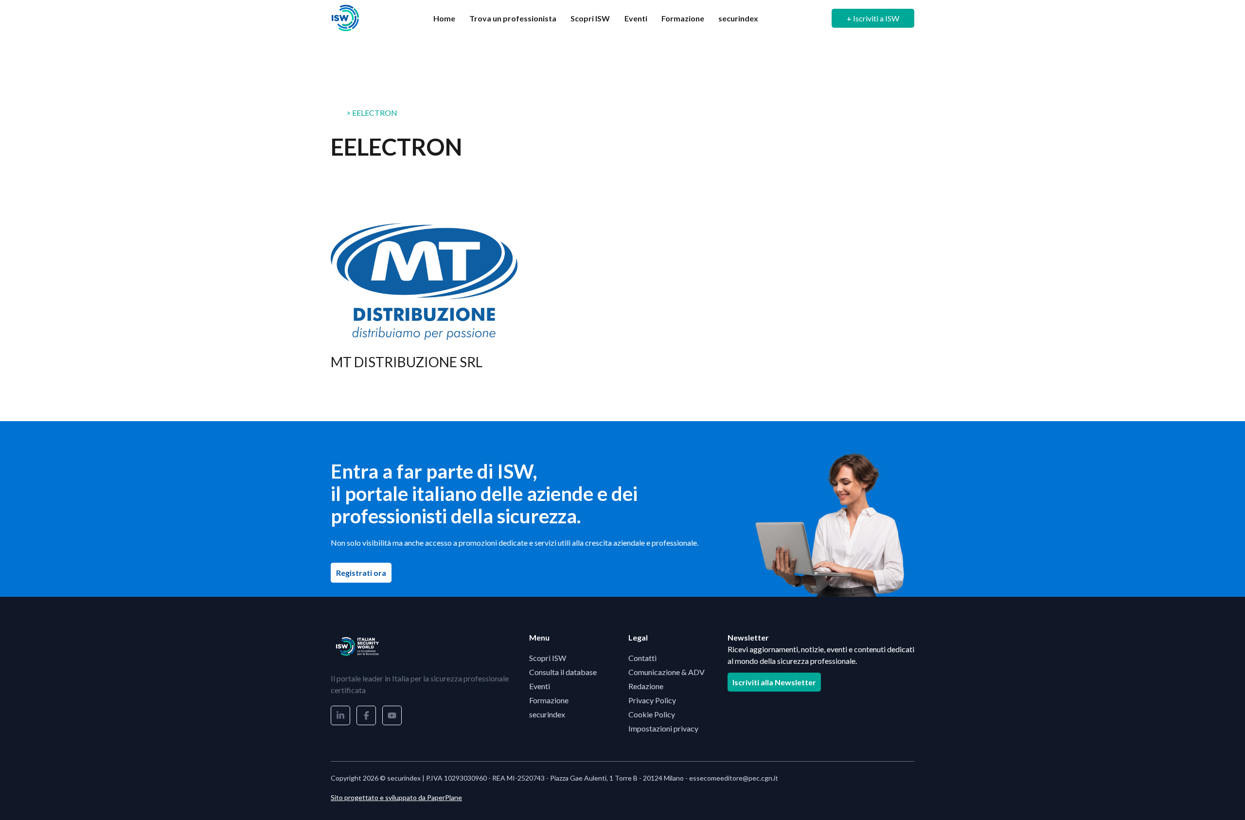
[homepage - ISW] (357, 646)
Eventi (635, 18)
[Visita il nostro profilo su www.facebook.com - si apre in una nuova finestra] (366, 715)
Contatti (642, 657)
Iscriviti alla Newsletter (774, 682)
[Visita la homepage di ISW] (345, 18)
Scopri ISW (590, 18)
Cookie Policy (651, 714)
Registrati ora (363, 572)
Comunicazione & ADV (666, 672)
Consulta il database (563, 672)
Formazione (682, 18)
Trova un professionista (512, 18)
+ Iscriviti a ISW (873, 18)
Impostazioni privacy (663, 728)
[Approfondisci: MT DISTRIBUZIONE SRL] (424, 302)
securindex (738, 18)
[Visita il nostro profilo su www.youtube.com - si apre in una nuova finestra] (392, 715)
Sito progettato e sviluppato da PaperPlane (396, 797)
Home (444, 18)
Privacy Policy (652, 700)
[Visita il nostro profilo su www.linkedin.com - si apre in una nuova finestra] (340, 715)
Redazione (645, 686)
